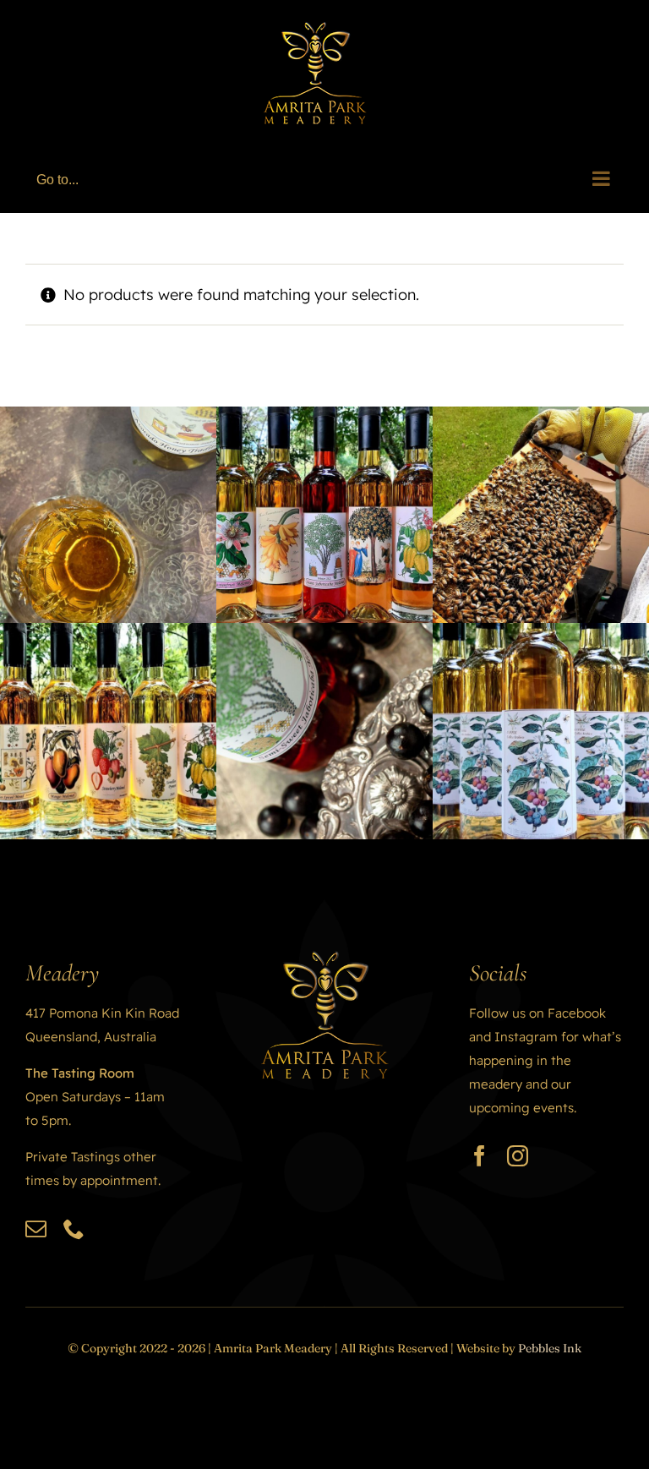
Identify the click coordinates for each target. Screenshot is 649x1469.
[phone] (74, 1228)
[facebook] (479, 1155)
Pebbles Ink (549, 1348)
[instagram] (517, 1155)
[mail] (35, 1228)
